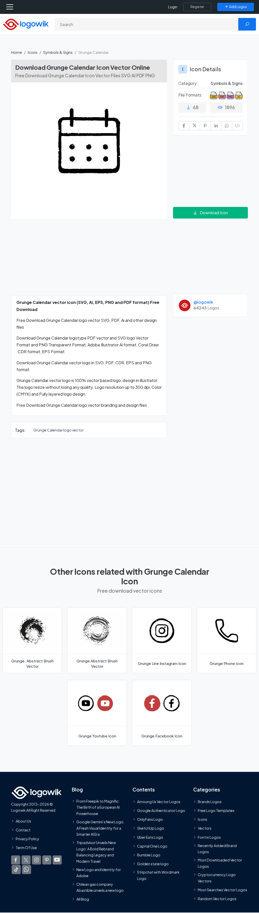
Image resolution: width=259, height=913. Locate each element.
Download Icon (214, 212)
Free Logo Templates (216, 810)
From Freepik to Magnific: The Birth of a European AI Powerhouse (98, 807)
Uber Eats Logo (150, 837)
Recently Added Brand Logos (217, 848)
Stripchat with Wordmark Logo (158, 875)
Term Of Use (26, 847)
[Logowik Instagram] (36, 859)
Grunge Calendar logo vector (58, 430)
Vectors (204, 828)
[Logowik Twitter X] (26, 859)
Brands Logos (210, 801)
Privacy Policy (27, 838)
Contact (23, 830)
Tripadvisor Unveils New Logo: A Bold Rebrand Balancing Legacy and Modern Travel (96, 851)
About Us (23, 821)
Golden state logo (153, 863)
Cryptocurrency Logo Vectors (217, 877)
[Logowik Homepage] (26, 24)
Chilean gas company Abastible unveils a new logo (100, 887)
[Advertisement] (89, 260)
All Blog (82, 899)
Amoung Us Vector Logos (158, 801)
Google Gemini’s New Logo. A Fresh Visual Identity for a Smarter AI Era (100, 828)
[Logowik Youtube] (57, 859)
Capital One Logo (152, 846)
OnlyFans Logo (150, 819)
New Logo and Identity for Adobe (98, 872)
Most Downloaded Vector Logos (220, 863)
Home (16, 52)
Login (172, 7)
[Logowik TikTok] (16, 869)
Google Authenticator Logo (161, 810)
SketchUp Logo (150, 828)
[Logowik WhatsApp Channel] (26, 869)
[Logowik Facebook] (15, 859)
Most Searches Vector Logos (222, 889)
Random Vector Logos (217, 898)
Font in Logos (209, 837)
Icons (32, 52)
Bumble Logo (148, 855)
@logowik (203, 302)
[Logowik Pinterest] (46, 859)
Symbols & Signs (58, 52)
